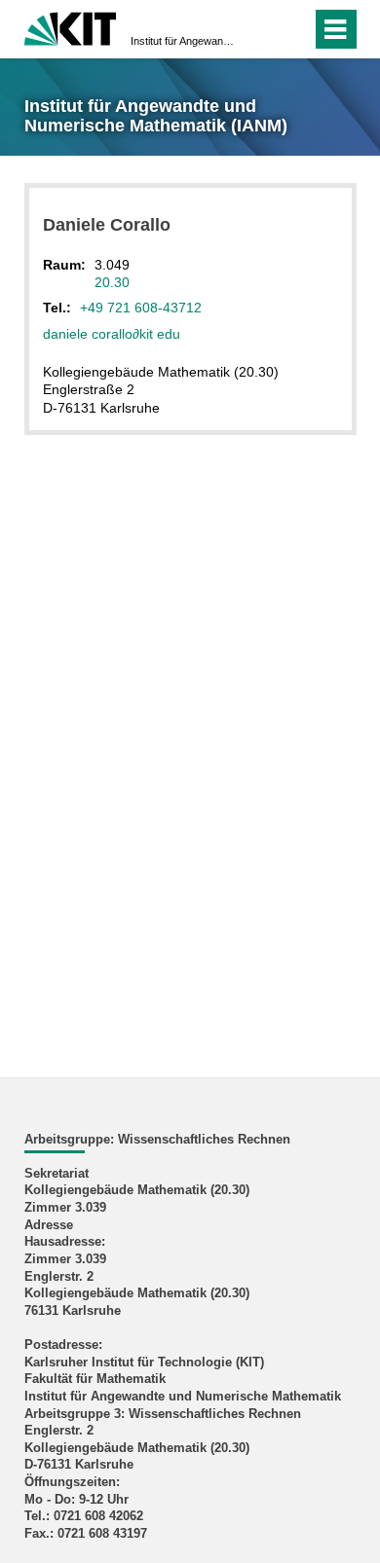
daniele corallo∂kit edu (111, 334)
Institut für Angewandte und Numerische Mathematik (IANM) (184, 41)
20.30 (112, 282)
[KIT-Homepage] (70, 27)
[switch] (261, 29)
